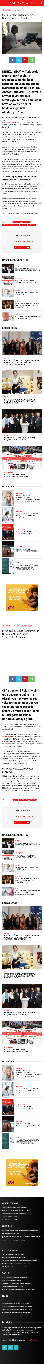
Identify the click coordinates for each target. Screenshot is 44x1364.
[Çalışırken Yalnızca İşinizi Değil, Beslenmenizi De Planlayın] (8, 515)
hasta (11, 122)
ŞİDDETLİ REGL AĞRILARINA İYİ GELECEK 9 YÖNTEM (16, 1210)
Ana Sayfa (6, 10)
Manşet (17, 266)
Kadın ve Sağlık (24, 241)
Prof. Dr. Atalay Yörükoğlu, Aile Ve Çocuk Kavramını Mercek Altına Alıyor (27, 567)
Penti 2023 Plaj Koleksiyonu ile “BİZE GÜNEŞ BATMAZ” (16, 1303)
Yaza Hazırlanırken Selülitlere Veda (10, 1233)
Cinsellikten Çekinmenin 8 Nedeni (10, 1219)
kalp (24, 225)
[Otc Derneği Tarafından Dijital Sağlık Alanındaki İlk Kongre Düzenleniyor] (22, 382)
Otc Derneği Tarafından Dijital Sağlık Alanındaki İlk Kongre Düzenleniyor (20, 401)
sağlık (32, 225)
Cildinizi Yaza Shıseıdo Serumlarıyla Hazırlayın (13, 1244)
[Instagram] (20, 247)
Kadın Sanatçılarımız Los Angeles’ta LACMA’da (13, 1257)
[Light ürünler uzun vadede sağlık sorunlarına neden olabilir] (8, 304)
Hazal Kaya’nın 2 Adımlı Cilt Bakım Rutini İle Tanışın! (15, 1240)
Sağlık (17, 10)
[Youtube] (28, 247)
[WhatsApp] (31, 60)
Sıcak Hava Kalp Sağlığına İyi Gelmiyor (11, 1280)
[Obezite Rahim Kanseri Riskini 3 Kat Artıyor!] (8, 316)
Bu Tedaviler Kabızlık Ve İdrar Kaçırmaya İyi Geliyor (27, 269)
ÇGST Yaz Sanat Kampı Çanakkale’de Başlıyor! (25, 281)
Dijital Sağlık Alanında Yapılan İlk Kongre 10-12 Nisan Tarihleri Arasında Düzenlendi (22, 362)
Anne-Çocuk (19, 278)
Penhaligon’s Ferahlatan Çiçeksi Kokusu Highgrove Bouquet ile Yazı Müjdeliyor (21, 1300)
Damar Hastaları (11, 225)
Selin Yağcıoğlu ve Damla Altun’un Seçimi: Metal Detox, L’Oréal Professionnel (20, 1230)
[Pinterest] (25, 60)
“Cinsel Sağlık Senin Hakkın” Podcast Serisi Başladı (14, 1207)
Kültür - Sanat (21, 529)
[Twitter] (19, 60)
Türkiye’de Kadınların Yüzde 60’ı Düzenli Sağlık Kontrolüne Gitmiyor (18, 1289)
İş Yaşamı (19, 493)
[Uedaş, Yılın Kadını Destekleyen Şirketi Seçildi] (8, 549)
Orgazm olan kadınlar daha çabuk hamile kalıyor (13, 1213)
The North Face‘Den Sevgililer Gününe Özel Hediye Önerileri (16, 1312)
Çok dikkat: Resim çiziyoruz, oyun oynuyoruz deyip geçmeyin (16, 1266)
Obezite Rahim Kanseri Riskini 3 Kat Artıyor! (12, 1286)
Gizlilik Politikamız (32, 1340)
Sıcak (10, 120)
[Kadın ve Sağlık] (13, 241)
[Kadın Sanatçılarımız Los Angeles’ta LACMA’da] (8, 532)
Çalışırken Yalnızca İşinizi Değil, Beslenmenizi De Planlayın (27, 516)
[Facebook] (12, 60)
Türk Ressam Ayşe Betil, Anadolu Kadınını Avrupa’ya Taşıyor (16, 1263)
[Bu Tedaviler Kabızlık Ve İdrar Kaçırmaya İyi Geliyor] (8, 268)
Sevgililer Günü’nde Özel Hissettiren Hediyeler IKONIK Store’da (17, 1309)
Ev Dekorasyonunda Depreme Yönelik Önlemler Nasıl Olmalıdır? (17, 1306)
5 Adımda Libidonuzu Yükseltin (9, 1216)
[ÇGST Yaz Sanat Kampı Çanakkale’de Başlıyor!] (8, 280)
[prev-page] (3, 578)
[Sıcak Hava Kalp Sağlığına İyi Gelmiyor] (8, 292)
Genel (6, 358)
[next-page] (7, 578)
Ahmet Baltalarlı (21, 222)
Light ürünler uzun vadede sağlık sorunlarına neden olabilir (27, 305)
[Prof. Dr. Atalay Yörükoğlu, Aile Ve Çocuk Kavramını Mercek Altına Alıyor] (8, 566)
